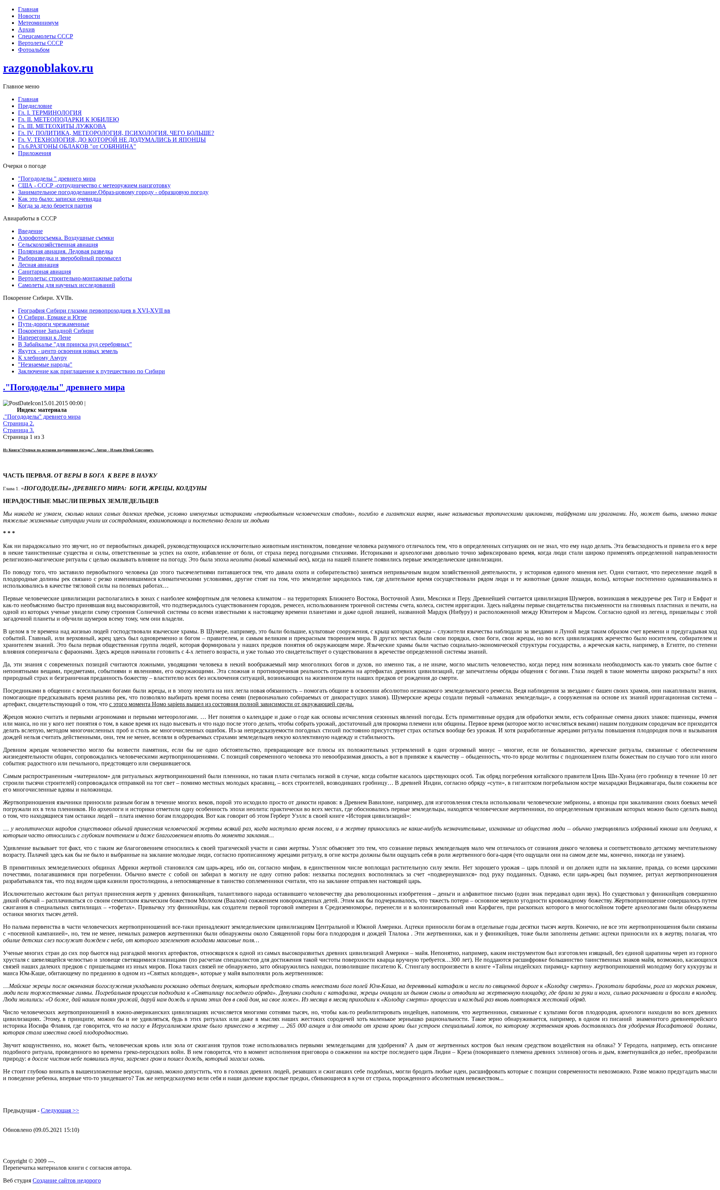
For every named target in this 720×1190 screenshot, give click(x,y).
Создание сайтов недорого (67, 1180)
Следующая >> (60, 1110)
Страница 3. (18, 430)
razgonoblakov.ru (48, 68)
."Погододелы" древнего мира (64, 387)
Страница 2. (18, 423)
